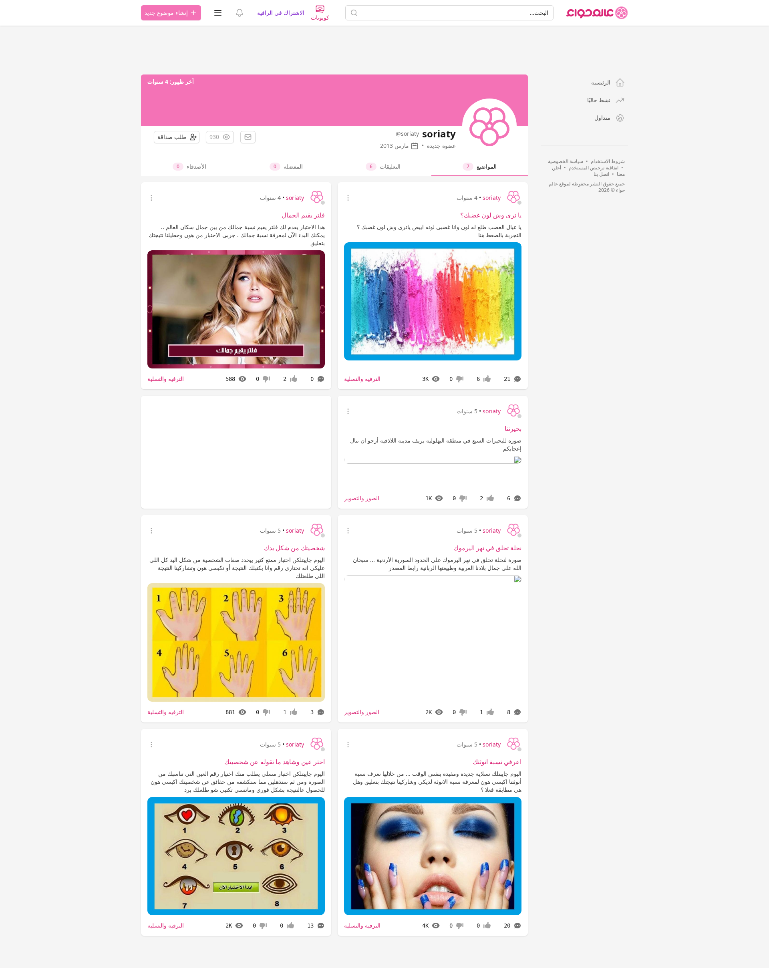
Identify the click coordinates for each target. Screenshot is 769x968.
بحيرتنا (513, 428)
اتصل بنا (601, 174)
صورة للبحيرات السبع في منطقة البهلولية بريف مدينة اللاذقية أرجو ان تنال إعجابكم (435, 444)
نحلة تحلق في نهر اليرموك (487, 547)
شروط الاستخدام (608, 161)
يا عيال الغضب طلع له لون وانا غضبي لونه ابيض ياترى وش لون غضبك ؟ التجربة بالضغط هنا (439, 231)
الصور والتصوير (361, 498)
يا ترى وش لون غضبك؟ (490, 215)
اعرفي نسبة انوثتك (497, 761)
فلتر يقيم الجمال (303, 215)
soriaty (492, 197)
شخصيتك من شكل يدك (294, 547)
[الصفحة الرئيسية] (597, 12)
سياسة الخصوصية (565, 161)
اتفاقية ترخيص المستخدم (593, 167)
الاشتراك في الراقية (280, 12)
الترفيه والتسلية (362, 378)
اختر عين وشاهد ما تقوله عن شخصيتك (274, 761)
